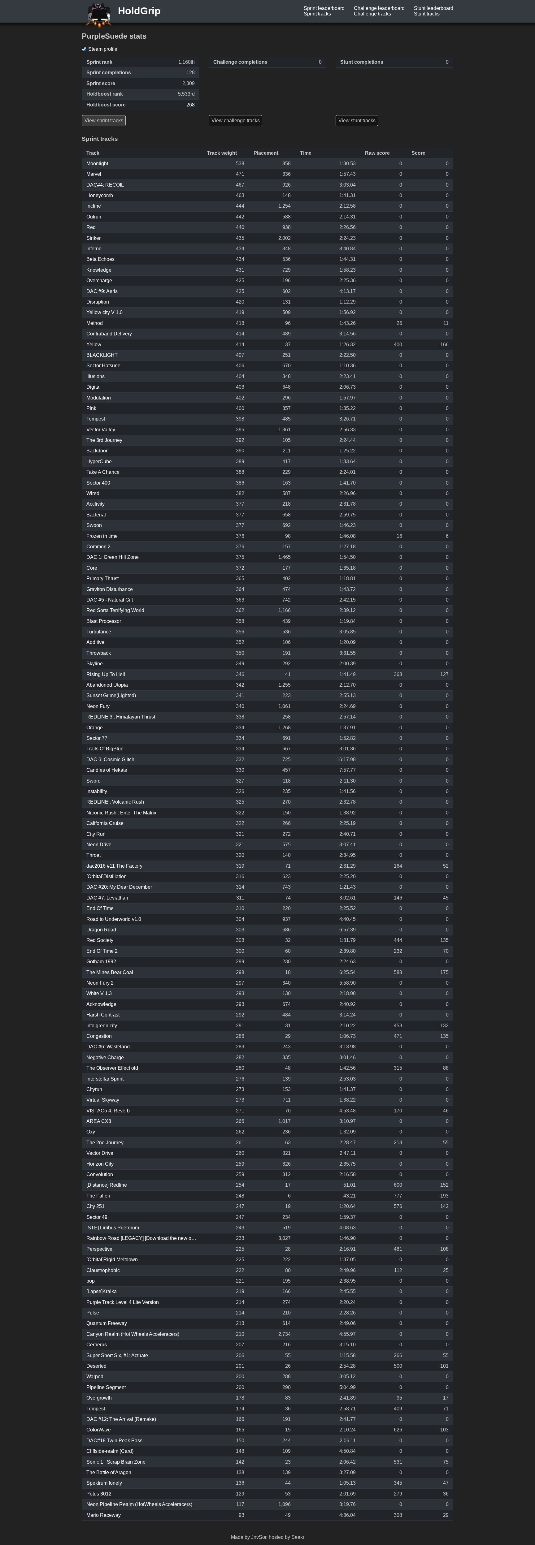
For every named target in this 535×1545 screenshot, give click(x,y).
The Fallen (98, 1195)
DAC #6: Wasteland (108, 1046)
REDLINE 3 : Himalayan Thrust (120, 716)
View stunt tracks (357, 120)
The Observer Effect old (112, 1068)
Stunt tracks (427, 13)
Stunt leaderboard (433, 8)
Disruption (97, 301)
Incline (93, 206)
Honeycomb (99, 195)
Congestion (99, 1036)
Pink (91, 408)
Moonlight (97, 163)
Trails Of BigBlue (105, 748)
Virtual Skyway (102, 1100)
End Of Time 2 (102, 951)
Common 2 (98, 546)
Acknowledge (101, 1004)
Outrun (93, 216)
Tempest (95, 418)
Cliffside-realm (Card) (109, 1451)
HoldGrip (138, 10)
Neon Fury (98, 706)
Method (94, 323)
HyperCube (99, 461)
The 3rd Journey (104, 440)
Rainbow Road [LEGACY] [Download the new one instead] (150, 1238)
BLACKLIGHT (102, 355)
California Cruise (105, 823)
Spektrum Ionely (104, 1483)
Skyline (94, 663)
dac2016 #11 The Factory (114, 866)
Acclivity (95, 504)
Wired (92, 493)
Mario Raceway (103, 1515)
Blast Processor (103, 621)
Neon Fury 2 (100, 983)
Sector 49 (96, 1217)
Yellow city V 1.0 (104, 312)
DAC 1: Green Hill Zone (112, 557)
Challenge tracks (372, 13)
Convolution (99, 1174)
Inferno (94, 248)
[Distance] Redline (106, 1185)
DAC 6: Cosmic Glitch (110, 759)
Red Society (99, 940)
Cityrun (94, 1089)
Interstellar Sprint (105, 1078)
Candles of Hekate (106, 770)
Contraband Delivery (109, 333)
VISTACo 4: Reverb (108, 1110)
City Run (96, 834)
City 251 (95, 1206)
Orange (94, 727)
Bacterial (96, 514)
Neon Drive (98, 844)
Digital (93, 387)
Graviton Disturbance (109, 589)
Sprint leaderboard (324, 8)
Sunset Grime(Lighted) (111, 695)
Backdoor (96, 450)
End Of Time (100, 908)
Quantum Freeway (106, 1323)
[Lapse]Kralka (101, 1291)
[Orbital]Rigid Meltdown (112, 1259)
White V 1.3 (99, 993)
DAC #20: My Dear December (119, 887)
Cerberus (96, 1344)
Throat (93, 855)
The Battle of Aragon (108, 1472)
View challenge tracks (235, 120)
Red (91, 227)
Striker (93, 238)
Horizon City (100, 1164)
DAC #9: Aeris (102, 291)
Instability (96, 791)
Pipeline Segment (106, 1387)
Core (91, 568)
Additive (95, 642)
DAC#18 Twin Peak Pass (114, 1440)
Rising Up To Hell (105, 674)
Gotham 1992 (101, 961)
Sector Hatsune (103, 365)
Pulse (92, 1312)
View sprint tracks (104, 120)
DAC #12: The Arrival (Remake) (121, 1419)
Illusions (95, 376)
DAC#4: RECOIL (105, 185)
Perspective (99, 1249)
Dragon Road (101, 929)
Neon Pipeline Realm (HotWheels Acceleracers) (139, 1504)
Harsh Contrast (103, 1014)
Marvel (93, 174)
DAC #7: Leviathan (107, 897)
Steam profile (102, 49)
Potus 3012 (98, 1493)
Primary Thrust (102, 578)
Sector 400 (98, 483)
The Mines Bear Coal (109, 972)
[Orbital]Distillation (106, 876)
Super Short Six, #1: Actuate (117, 1355)
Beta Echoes (100, 259)
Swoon (94, 525)
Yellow (93, 344)
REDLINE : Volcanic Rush (115, 802)
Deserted (96, 1366)
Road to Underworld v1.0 (113, 919)
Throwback (98, 653)
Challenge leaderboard (379, 8)
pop (90, 1281)
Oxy (90, 1131)
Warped (94, 1376)
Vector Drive (99, 1153)
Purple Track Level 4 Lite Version (122, 1302)
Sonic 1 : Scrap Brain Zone (116, 1462)
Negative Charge (105, 1057)
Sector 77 (96, 738)
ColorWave (98, 1429)
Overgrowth (99, 1397)
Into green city (101, 1025)
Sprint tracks (317, 13)
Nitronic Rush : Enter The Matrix (121, 812)
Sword (93, 780)
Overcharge (99, 280)
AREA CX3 (98, 1121)
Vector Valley (100, 429)
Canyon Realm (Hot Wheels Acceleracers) (132, 1334)
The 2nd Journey (105, 1142)
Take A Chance (103, 472)
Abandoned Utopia (107, 685)
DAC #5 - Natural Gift (109, 599)
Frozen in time (102, 536)
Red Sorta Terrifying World (115, 610)
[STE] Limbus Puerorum (112, 1227)
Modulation (98, 397)
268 (190, 104)
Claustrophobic (103, 1270)
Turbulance (98, 631)
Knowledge (98, 270)
